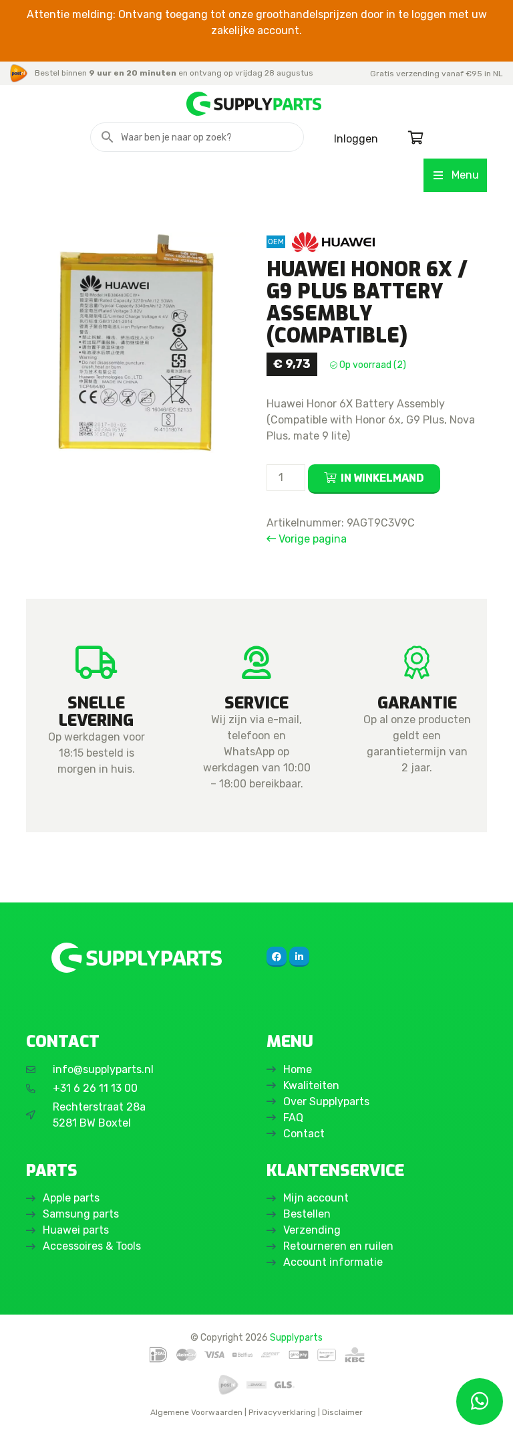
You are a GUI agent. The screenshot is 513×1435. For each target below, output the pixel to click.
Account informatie (333, 1262)
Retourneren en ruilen (338, 1246)
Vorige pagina (311, 539)
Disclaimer (342, 1412)
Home (297, 1069)
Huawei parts (76, 1230)
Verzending (312, 1230)
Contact (304, 1133)
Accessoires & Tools (92, 1246)
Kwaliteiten (311, 1085)
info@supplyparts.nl (103, 1069)
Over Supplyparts (326, 1101)
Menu (465, 175)
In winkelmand (382, 478)
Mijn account (316, 1197)
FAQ (293, 1117)
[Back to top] (24, 1410)
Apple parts (71, 1197)
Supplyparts (296, 1337)
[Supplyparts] (136, 958)
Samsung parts (81, 1214)
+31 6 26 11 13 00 (95, 1088)
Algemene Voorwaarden (196, 1412)
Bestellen (307, 1214)
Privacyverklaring (282, 1412)
